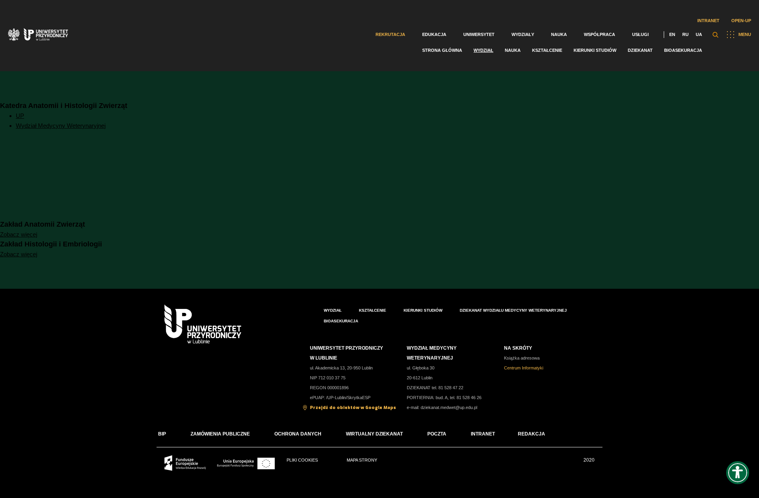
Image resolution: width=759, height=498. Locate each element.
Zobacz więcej (18, 234)
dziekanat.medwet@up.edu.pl (449, 407)
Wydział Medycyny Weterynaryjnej (61, 125)
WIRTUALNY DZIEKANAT (374, 434)
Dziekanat (640, 50)
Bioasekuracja (683, 50)
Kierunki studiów (595, 50)
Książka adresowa (522, 358)
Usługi (640, 34)
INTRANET (483, 434)
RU (685, 34)
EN (672, 34)
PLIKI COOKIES (302, 460)
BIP (162, 434)
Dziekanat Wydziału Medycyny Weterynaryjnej (513, 310)
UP (20, 115)
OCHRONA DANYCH (297, 434)
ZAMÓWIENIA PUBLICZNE (220, 434)
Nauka (559, 34)
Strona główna (442, 50)
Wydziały (523, 34)
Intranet (708, 20)
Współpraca (599, 34)
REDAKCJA (531, 434)
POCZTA (436, 434)
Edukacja (434, 34)
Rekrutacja (390, 34)
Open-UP (741, 20)
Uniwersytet (479, 34)
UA (699, 34)
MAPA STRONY (362, 460)
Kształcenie (547, 50)
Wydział (483, 50)
